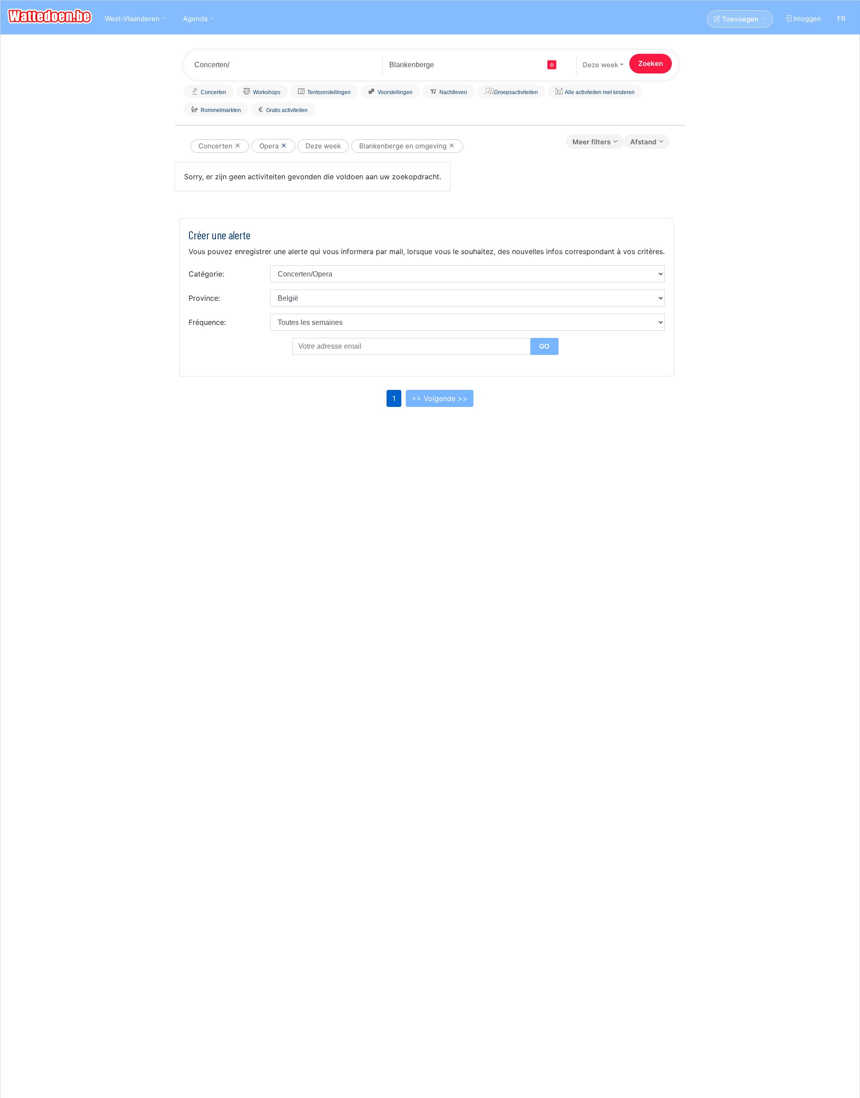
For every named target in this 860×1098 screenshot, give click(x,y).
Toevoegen (739, 19)
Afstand (643, 142)
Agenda (195, 18)
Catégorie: (206, 273)
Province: (204, 298)
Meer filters (591, 142)
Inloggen (806, 18)
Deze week (600, 65)
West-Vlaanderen (132, 18)
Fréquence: (207, 322)
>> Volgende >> (440, 398)
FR (841, 18)
